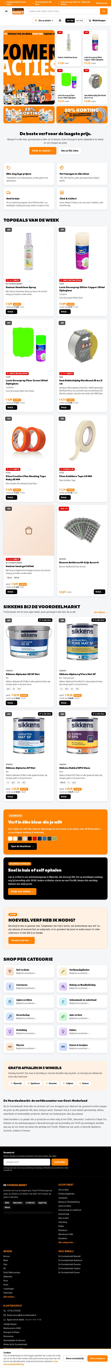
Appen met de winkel (24, 1320)
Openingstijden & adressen (14, 1340)
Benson (6, 1256)
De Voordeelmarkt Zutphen (69, 1268)
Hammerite (7, 1293)
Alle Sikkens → (101, 612)
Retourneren (8, 1336)
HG (4, 1268)
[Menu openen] (6, 11)
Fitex (5, 1264)
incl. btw (70, 21)
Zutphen (69, 1083)
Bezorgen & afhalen (11, 1332)
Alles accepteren (97, 1358)
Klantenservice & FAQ (12, 1328)
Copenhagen (8, 1289)
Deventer (53, 1083)
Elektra (61, 1226)
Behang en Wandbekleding (69, 1202)
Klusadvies (62, 1238)
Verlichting (62, 1222)
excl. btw (79, 21)
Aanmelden (59, 1162)
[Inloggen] (60, 20)
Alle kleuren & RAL (65, 1234)
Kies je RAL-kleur (69, 150)
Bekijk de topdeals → (42, 150)
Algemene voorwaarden (13, 1348)
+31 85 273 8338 (13, 1311)
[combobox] (63, 11)
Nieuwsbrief (8, 1152)
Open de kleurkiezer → (22, 846)
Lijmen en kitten (64, 1206)
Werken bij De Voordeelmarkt (15, 1344)
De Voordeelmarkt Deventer (69, 1264)
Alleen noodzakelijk (75, 1358)
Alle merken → (10, 1297)
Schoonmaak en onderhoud (69, 1210)
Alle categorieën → (67, 1242)
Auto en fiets (63, 1218)
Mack (5, 1260)
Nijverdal (18, 1083)
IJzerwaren (62, 1198)
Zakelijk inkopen (10, 1324)
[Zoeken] (104, 11)
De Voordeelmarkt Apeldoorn (70, 1260)
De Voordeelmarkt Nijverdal (69, 1256)
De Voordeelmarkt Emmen (69, 1272)
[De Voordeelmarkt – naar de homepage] (18, 11)
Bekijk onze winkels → (22, 891)
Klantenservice (102, 3)
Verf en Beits (63, 1190)
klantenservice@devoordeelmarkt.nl (21, 1315)
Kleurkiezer (62, 1230)
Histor (5, 1285)
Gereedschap (63, 1214)
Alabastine (7, 1276)
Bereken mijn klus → (21, 940)
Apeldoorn (35, 1083)
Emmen (85, 1083)
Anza (5, 1280)
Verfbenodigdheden (66, 1194)
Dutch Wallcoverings (11, 1272)
